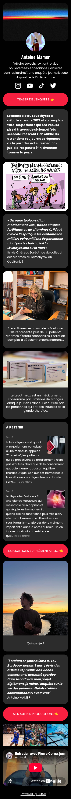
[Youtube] (30, 87)
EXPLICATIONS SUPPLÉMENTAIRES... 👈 (35, 551)
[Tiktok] (41, 87)
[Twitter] (53, 87)
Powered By (33, 794)
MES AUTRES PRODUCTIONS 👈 (35, 714)
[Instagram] (18, 87)
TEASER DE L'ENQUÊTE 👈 (35, 99)
